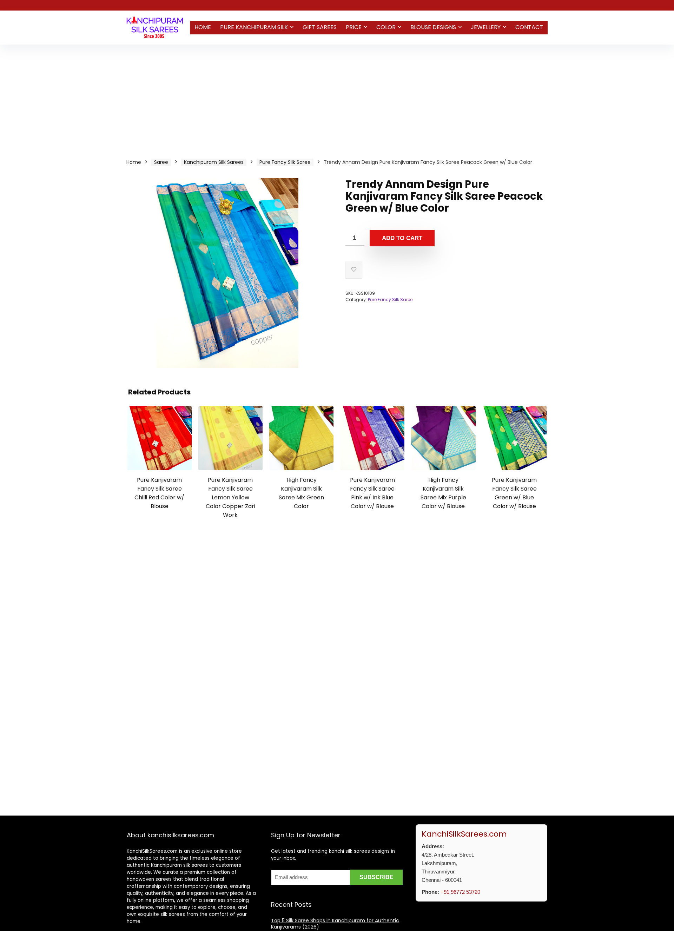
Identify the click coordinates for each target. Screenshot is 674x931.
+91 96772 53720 (460, 892)
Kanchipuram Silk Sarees (214, 162)
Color (386, 27)
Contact (529, 27)
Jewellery (486, 27)
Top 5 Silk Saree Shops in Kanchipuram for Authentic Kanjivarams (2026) (335, 923)
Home (202, 27)
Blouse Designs (433, 27)
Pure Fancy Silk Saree (285, 162)
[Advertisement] (337, 97)
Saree (161, 162)
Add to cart (402, 238)
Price (354, 27)
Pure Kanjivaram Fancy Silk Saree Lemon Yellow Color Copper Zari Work (230, 497)
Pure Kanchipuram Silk (254, 27)
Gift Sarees (320, 27)
